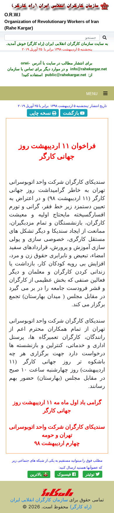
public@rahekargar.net (65, 75)
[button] (92, 474)
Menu (94, 94)
